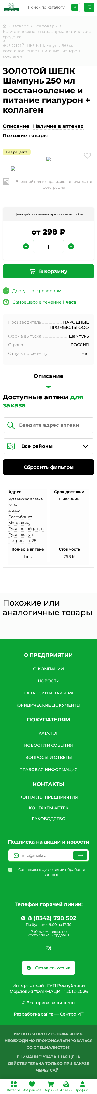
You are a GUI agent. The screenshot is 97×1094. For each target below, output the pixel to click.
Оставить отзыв (52, 968)
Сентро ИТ (72, 1014)
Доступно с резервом (36, 290)
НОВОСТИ (49, 680)
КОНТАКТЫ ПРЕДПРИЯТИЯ (48, 797)
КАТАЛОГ (48, 733)
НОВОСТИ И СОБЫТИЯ (48, 745)
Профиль (82, 1090)
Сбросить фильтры (49, 467)
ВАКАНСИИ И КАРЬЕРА (48, 693)
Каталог (13, 1090)
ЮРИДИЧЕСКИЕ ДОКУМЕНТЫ (48, 705)
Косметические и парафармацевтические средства (47, 34)
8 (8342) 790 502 (52, 918)
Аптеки (66, 1090)
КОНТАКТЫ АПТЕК (48, 807)
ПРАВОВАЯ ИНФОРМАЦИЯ (48, 769)
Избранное (32, 1090)
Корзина (51, 1090)
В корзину (52, 271)
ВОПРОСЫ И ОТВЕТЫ (48, 757)
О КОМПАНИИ (48, 668)
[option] (48, 160)
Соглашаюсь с (51, 872)
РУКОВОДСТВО (48, 818)
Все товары (46, 26)
